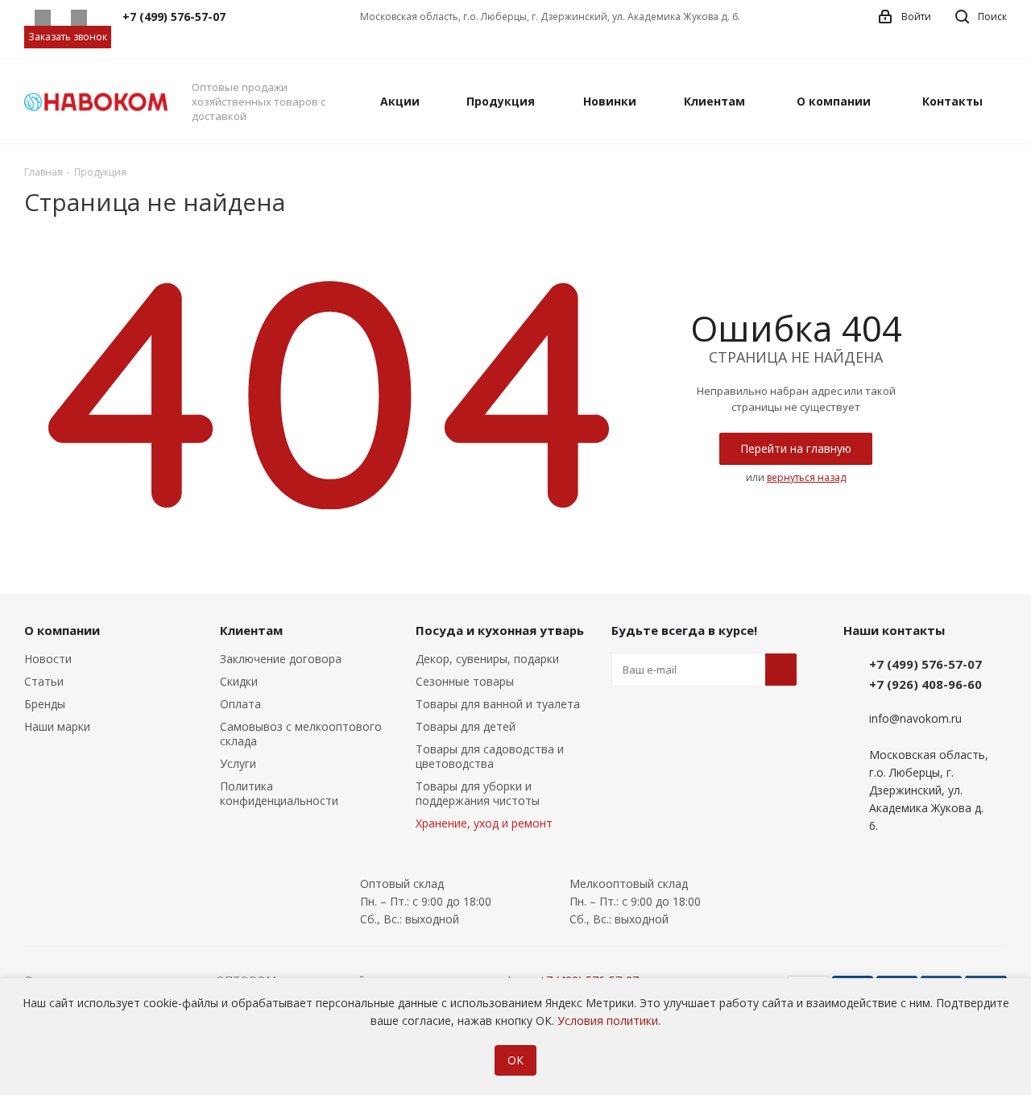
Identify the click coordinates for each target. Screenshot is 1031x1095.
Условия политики (607, 1020)
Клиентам (251, 630)
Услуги (238, 763)
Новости (48, 658)
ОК (515, 1060)
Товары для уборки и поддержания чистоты (478, 793)
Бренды (44, 703)
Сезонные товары (465, 681)
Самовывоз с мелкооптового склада (301, 734)
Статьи (44, 681)
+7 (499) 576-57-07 (925, 664)
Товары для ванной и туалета (498, 703)
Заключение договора (281, 658)
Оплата (240, 703)
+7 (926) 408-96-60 (925, 684)
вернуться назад (806, 477)
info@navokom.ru (915, 719)
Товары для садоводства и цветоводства (490, 756)
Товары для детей (466, 726)
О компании (62, 630)
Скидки (239, 681)
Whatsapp (42, 18)
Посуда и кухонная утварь (500, 630)
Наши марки (57, 726)
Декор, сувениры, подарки (487, 658)
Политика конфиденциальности (279, 793)
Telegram (78, 18)
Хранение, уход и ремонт (484, 823)
